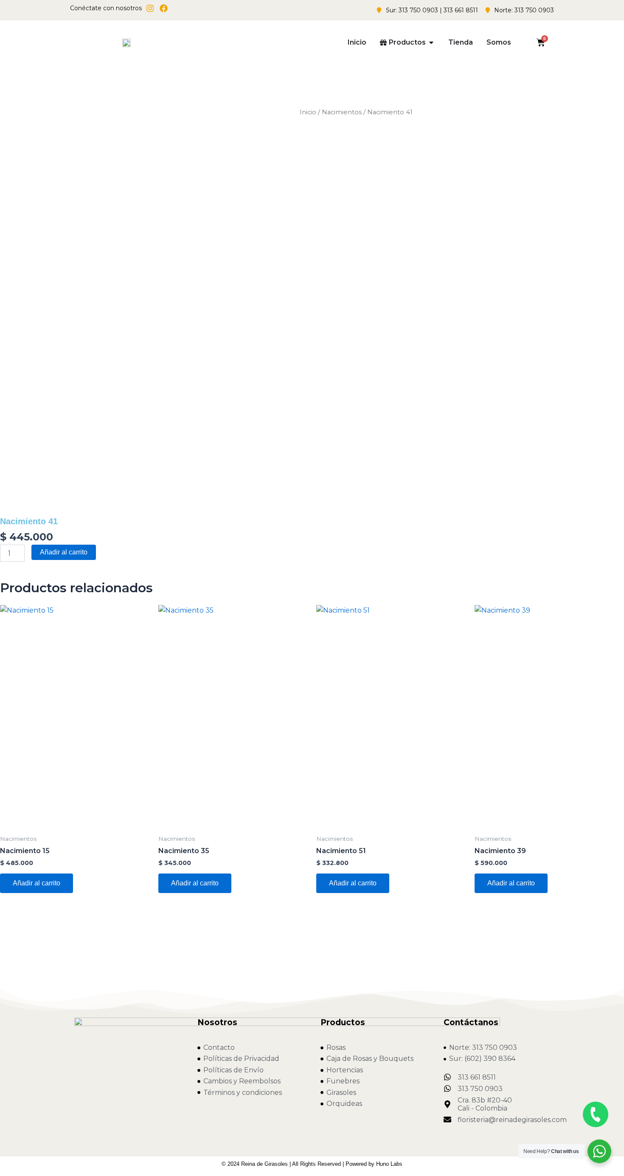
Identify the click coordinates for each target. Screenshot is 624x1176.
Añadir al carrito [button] (36, 883)
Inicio (308, 112)
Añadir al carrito (63, 552)
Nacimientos (342, 112)
